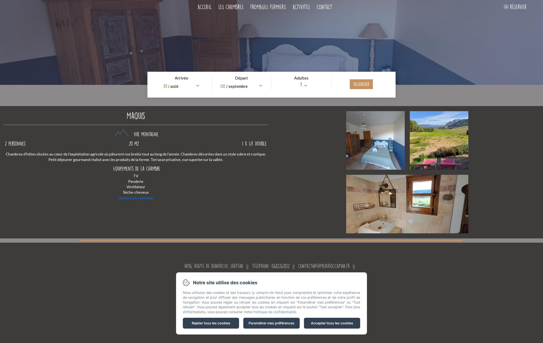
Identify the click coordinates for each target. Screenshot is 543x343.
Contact (324, 7)
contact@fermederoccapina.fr (324, 266)
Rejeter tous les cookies (211, 323)
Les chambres (231, 7)
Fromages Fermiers (268, 7)
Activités (301, 7)
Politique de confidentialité (274, 312)
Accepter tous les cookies (332, 323)
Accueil (205, 7)
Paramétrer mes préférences (271, 323)
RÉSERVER (518, 7)
